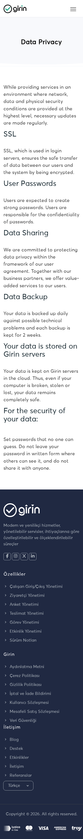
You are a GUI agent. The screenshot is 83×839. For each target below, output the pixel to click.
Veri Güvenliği (22, 721)
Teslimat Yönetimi (26, 613)
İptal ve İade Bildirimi (30, 694)
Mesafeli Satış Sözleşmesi (34, 712)
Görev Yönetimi (24, 622)
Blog (14, 740)
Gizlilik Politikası (25, 685)
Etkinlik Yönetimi (25, 631)
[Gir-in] (15, 8)
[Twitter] (24, 556)
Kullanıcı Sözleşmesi (29, 703)
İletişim (16, 767)
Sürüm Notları (23, 640)
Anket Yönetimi (24, 605)
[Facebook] (7, 556)
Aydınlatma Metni (26, 667)
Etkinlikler (19, 758)
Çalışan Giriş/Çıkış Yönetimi (36, 587)
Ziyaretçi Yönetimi (27, 596)
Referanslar (20, 776)
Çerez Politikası (24, 676)
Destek (16, 749)
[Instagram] (15, 556)
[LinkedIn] (32, 556)
